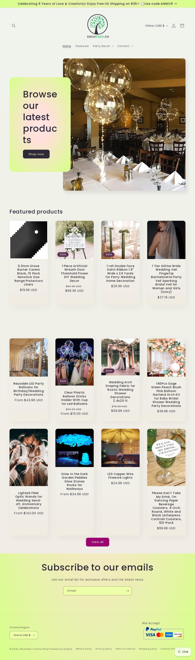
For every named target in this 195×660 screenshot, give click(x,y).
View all (98, 542)
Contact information (173, 648)
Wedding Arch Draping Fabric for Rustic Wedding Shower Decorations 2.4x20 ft (120, 391)
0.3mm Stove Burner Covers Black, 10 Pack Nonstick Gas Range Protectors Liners (28, 275)
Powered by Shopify (60, 648)
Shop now (36, 154)
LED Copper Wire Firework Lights (120, 476)
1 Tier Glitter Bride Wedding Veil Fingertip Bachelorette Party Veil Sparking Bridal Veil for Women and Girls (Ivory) (166, 279)
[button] (14, 26)
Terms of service (125, 648)
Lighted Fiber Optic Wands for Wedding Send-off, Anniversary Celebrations (28, 500)
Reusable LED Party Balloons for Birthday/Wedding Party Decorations (28, 389)
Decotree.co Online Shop (34, 648)
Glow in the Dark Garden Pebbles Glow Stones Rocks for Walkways (74, 481)
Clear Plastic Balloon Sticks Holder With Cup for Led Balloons (74, 398)
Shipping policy (148, 648)
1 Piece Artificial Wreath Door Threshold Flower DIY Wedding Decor (74, 273)
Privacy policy (104, 648)
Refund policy (84, 648)
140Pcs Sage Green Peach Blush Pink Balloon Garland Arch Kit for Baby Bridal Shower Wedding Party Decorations (166, 395)
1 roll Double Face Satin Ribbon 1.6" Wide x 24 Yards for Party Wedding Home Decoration (120, 273)
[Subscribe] (127, 590)
